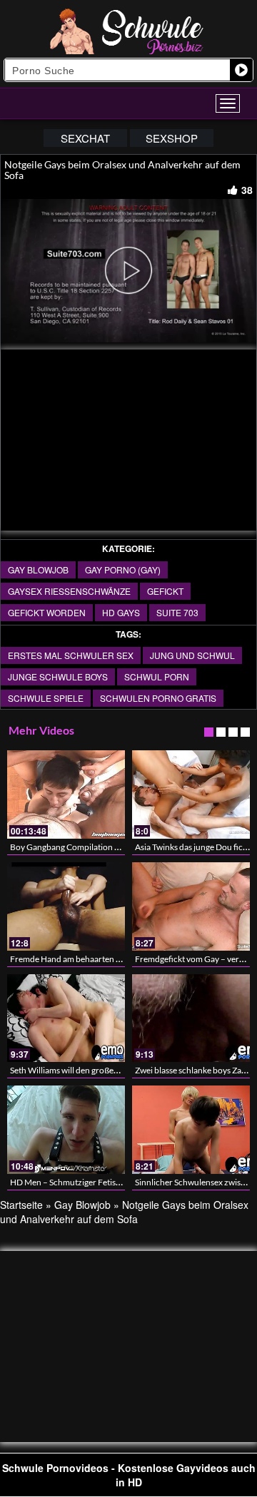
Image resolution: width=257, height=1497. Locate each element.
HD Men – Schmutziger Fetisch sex (74, 1182)
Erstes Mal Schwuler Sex (70, 655)
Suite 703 (177, 612)
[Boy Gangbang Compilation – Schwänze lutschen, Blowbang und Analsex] (66, 794)
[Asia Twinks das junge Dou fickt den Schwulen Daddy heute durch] (191, 794)
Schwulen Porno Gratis (158, 698)
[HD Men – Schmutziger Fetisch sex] (66, 1129)
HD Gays (121, 612)
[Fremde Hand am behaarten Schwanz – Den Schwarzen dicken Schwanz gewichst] (66, 906)
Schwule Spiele (46, 698)
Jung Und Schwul (192, 655)
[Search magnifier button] (241, 69)
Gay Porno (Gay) (123, 569)
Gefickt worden (47, 612)
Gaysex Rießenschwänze (69, 591)
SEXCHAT (85, 138)
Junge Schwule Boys (58, 676)
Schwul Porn (156, 676)
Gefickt (165, 591)
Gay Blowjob (38, 569)
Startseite (21, 1204)
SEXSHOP (172, 138)
